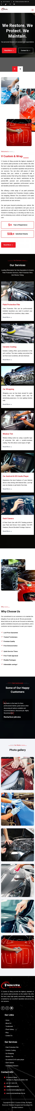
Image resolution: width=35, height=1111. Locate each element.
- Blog (6, 1033)
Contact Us (24, 50)
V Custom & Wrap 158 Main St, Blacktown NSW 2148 (17, 1078)
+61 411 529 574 (6, 1)
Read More (8, 50)
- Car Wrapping (9, 1053)
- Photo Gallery (9, 1029)
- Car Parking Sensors (11, 1066)
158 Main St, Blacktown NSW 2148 (22, 1)
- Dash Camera (9, 1063)
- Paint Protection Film (11, 1047)
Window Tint (8, 434)
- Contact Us (8, 1036)
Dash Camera (8, 518)
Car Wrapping (8, 389)
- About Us (8, 1023)
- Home (7, 1020)
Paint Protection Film (11, 304)
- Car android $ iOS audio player (14, 1060)
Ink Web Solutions (17, 1107)
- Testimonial (9, 1026)
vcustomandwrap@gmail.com (15, 1090)
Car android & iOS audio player (16, 476)
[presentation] (15, 69)
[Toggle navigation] (33, 10)
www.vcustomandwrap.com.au (15, 1093)
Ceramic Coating (9, 347)
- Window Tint (9, 1056)
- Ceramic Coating (10, 1050)
